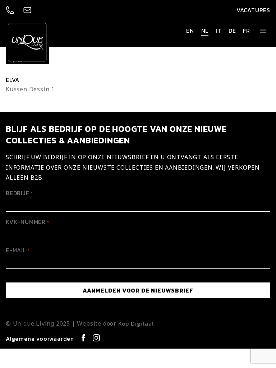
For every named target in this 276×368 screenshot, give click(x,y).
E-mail (18, 250)
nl (205, 30)
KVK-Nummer (27, 221)
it (218, 30)
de (232, 30)
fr (246, 30)
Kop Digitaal (136, 323)
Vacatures (253, 10)
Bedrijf (19, 193)
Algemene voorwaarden (40, 338)
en (190, 30)
